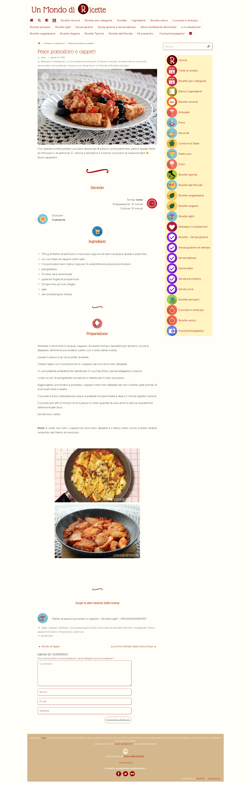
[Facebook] (118, 773)
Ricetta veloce (127, 61)
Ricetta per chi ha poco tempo (101, 61)
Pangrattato (140, 627)
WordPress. (213, 778)
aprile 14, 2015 (57, 57)
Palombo (127, 627)
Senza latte (44, 65)
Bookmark (47, 635)
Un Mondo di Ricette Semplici (112, 65)
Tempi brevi (88, 65)
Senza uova (74, 65)
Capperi (52, 627)
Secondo (141, 61)
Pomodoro (51, 631)
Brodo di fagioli (50, 646)
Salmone (78, 631)
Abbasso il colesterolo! (54, 43)
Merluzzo (63, 627)
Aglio (44, 627)
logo (43, 738)
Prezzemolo (65, 631)
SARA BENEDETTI (123, 744)
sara (43, 57)
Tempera (200, 778)
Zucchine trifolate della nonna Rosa (132, 646)
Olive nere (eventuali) (109, 627)
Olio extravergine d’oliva (83, 627)
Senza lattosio (59, 65)
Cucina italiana (75, 61)
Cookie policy (126, 762)
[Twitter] (125, 773)
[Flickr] (132, 773)
